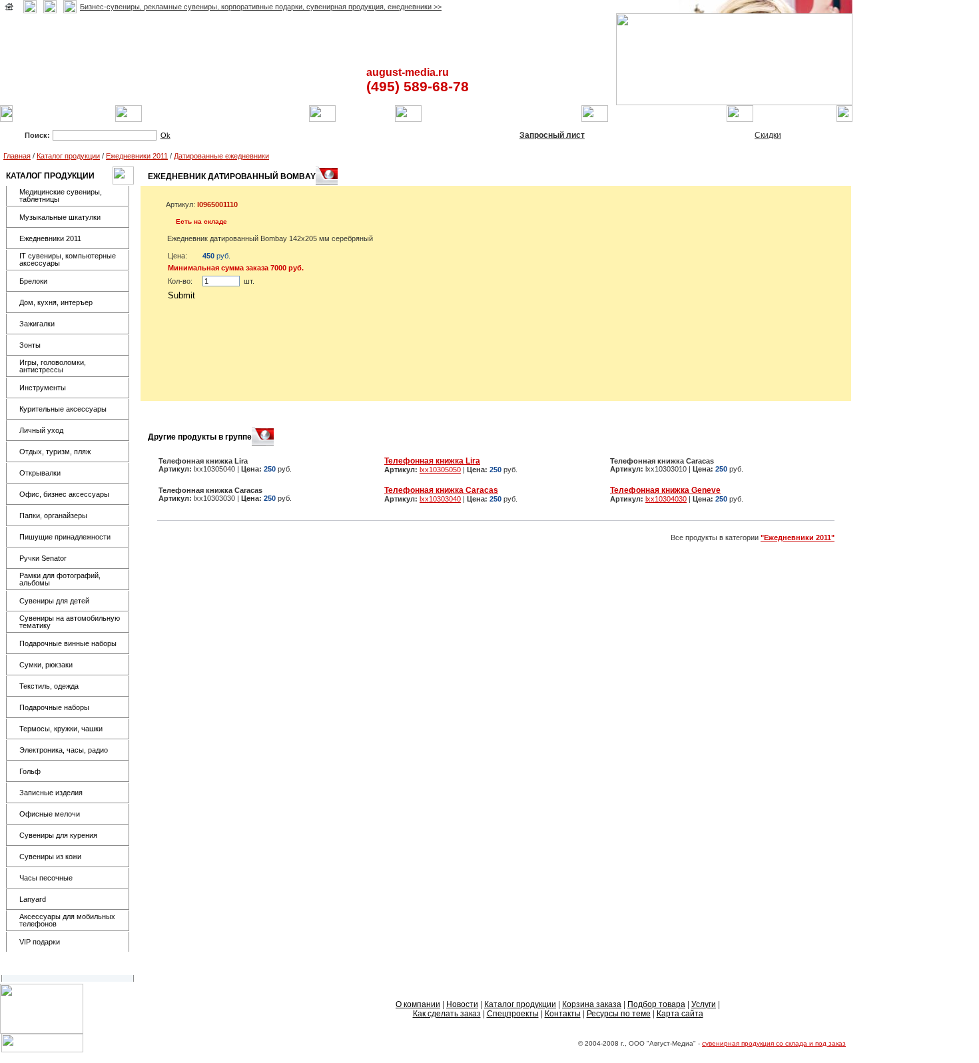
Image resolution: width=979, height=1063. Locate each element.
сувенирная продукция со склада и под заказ (774, 1043)
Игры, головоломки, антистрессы (52, 366)
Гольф (30, 771)
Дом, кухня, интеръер (56, 302)
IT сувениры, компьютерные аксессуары (67, 259)
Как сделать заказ (447, 1013)
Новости (462, 1004)
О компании (418, 1004)
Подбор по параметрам (338, 135)
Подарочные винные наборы (68, 643)
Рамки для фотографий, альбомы (60, 579)
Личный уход (41, 430)
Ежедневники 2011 (137, 156)
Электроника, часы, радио (63, 750)
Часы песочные (46, 878)
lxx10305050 (440, 470)
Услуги (703, 1004)
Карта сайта (680, 1013)
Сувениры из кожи (50, 857)
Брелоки (33, 281)
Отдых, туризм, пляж (55, 452)
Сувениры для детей (54, 601)
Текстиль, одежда (49, 686)
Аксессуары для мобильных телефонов (67, 920)
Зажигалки (37, 324)
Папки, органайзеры (53, 516)
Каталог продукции (68, 156)
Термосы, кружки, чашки (61, 729)
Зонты (30, 345)
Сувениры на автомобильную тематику (69, 621)
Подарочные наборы (54, 707)
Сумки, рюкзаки (46, 665)
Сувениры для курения (58, 835)
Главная (17, 156)
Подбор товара (656, 1004)
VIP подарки (39, 942)
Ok (165, 135)
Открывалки (40, 473)
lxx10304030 (666, 499)
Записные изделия (51, 793)
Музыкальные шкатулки (60, 217)
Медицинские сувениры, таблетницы (60, 195)
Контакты (563, 1013)
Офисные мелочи (49, 814)
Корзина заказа (591, 1004)
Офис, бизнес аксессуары (64, 494)
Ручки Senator (43, 558)
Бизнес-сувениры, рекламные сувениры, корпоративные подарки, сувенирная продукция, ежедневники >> (261, 7)
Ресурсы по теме (619, 1013)
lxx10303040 (440, 499)
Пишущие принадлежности (65, 537)
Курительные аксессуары (63, 409)
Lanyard (32, 899)
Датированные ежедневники (221, 156)
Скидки (768, 135)
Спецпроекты (513, 1013)
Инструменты (42, 388)
